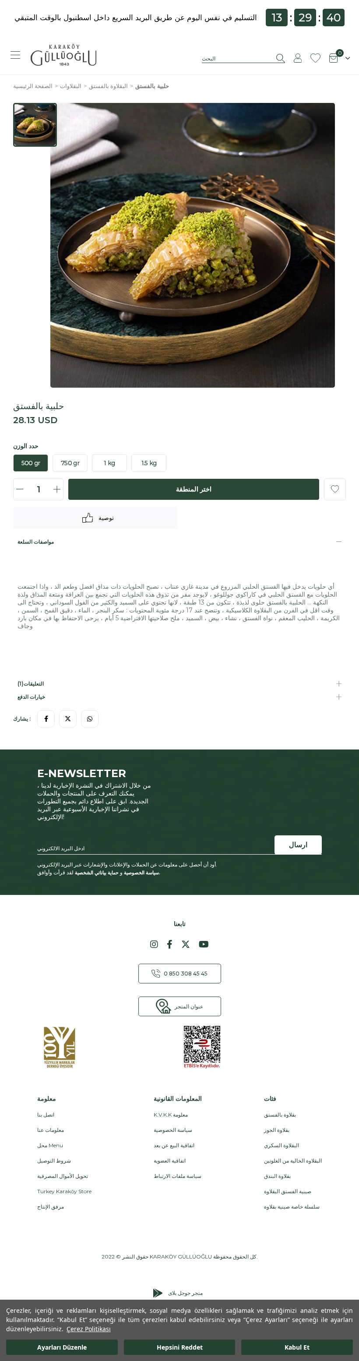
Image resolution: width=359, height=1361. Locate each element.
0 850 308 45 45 (186, 973)
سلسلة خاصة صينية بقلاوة (292, 1206)
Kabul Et (297, 1347)
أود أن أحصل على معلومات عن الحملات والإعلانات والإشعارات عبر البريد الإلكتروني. (127, 864)
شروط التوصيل (54, 1160)
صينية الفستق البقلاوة (287, 1191)
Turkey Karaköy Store (64, 1191)
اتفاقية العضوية (170, 1160)
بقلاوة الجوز (276, 1130)
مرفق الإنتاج (50, 1206)
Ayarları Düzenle (62, 1347)
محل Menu (50, 1145)
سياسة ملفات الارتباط (177, 1176)
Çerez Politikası (89, 1329)
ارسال (298, 845)
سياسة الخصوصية (141, 872)
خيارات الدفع (31, 696)
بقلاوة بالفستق (280, 1114)
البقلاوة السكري (281, 1145)
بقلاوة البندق (277, 1176)
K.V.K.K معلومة (171, 1114)
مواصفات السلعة (36, 541)
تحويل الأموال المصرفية (62, 1176)
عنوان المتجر (189, 1006)
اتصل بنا (45, 1114)
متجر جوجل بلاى (185, 1293)
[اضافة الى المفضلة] (335, 489)
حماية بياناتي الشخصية (97, 872)
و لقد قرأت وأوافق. (98, 872)
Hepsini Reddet (180, 1347)
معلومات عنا (50, 1130)
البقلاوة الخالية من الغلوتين (293, 1160)
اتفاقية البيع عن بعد (174, 1145)
